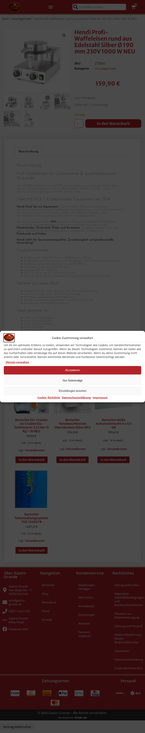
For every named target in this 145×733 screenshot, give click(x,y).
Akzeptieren (72, 370)
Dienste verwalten (17, 362)
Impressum (100, 397)
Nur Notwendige (73, 380)
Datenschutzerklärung (76, 397)
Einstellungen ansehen (72, 390)
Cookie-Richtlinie (48, 397)
